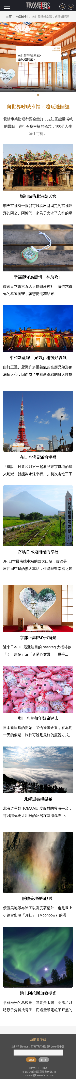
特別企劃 (22, 16)
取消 (43, 1060)
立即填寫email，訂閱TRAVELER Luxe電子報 (38, 1046)
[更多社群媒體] (71, 7)
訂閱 (31, 1060)
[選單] (7, 7)
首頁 (9, 16)
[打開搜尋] (62, 6)
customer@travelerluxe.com (38, 1075)
